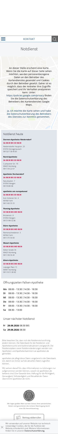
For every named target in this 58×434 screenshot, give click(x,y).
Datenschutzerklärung (34, 430)
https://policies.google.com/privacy (25, 95)
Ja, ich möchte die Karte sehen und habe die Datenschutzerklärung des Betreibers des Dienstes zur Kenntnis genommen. (29, 113)
